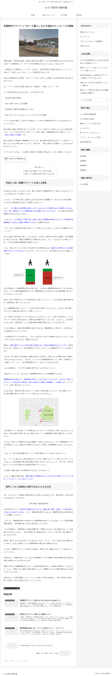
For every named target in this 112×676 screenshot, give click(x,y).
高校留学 (83, 170)
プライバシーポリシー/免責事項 (91, 41)
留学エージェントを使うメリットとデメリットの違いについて (94, 69)
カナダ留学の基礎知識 (88, 114)
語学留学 (83, 156)
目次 (36, 167)
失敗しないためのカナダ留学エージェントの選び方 (94, 84)
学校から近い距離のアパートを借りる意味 (38, 171)
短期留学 (83, 161)
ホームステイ (85, 128)
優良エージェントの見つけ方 (90, 123)
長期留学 (83, 165)
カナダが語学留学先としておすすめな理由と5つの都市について (94, 61)
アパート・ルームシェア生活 (12, 588)
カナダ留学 (84, 184)
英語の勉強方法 (85, 142)
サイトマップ (85, 37)
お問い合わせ (85, 46)
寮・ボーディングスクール (89, 133)
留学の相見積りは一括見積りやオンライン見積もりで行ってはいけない (94, 76)
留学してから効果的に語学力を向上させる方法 (39, 174)
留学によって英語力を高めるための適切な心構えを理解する (94, 91)
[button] (107, 100)
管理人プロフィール (87, 32)
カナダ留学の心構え (87, 119)
